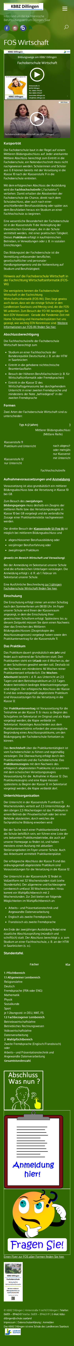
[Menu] (64, 8)
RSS (33, 28)
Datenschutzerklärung (29, 1322)
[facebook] (7, 28)
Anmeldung (61, 479)
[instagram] (15, 28)
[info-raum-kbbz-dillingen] (23, 28)
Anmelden (48, 1322)
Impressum (9, 1322)
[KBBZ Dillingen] (23, 8)
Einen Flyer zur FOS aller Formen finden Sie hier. (34, 1256)
